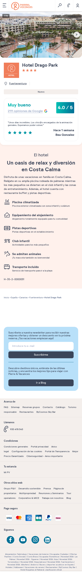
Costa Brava (32, 556)
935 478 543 (16, 429)
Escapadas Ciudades (59, 554)
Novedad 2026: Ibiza (49, 559)
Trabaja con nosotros (53, 498)
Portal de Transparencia (57, 451)
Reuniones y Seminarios (51, 493)
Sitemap (15, 407)
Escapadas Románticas (49, 556)
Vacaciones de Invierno (39, 554)
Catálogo (60, 407)
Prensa (47, 488)
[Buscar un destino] (59, 5)
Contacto (48, 407)
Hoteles (9, 567)
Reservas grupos (31, 407)
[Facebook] (10, 540)
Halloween (18, 567)
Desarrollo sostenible (29, 488)
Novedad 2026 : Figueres (28, 559)
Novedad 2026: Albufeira (18, 564)
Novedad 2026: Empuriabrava (33, 562)
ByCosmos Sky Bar (45, 412)
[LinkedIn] (47, 540)
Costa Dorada (19, 556)
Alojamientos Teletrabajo (16, 554)
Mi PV (7, 472)
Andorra (34, 564)
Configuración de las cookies (27, 451)
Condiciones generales (16, 446)
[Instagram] (35, 540)
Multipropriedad (27, 493)
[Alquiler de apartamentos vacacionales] (21, 6)
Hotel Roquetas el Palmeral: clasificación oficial (41, 570)
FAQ (6, 407)
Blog (68, 498)
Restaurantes (26, 412)
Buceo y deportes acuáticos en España (56, 564)
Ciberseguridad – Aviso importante (45, 456)
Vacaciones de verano (34, 567)
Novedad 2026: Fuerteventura (60, 562)
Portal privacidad (39, 446)
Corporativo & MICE (28, 498)
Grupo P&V (10, 488)
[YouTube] (23, 540)
